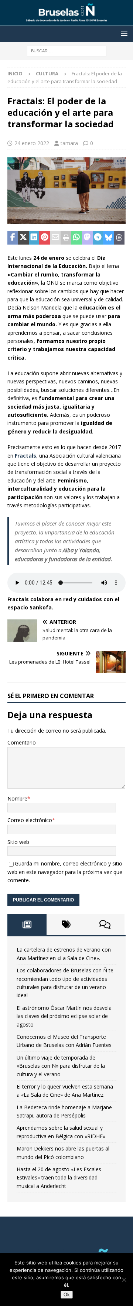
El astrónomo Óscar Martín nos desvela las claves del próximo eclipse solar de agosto (64, 1016)
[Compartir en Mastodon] (87, 238)
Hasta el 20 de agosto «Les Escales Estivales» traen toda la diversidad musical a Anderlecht (59, 1177)
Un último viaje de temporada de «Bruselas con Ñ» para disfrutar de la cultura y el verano (61, 1066)
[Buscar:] (66, 50)
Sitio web (18, 841)
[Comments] (105, 924)
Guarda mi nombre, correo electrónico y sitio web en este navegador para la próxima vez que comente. (64, 872)
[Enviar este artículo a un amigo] (55, 238)
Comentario (21, 742)
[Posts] (27, 924)
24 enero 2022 (31, 143)
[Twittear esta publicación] (23, 238)
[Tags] (66, 924)
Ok (67, 1294)
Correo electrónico (29, 820)
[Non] (123, 1279)
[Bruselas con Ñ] (66, 21)
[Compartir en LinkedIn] (34, 238)
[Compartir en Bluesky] (108, 238)
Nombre (17, 798)
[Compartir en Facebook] (12, 238)
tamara (69, 143)
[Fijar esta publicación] (44, 238)
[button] (123, 33)
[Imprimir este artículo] (66, 238)
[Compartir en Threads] (119, 238)
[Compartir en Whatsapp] (76, 238)
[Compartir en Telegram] (98, 238)
